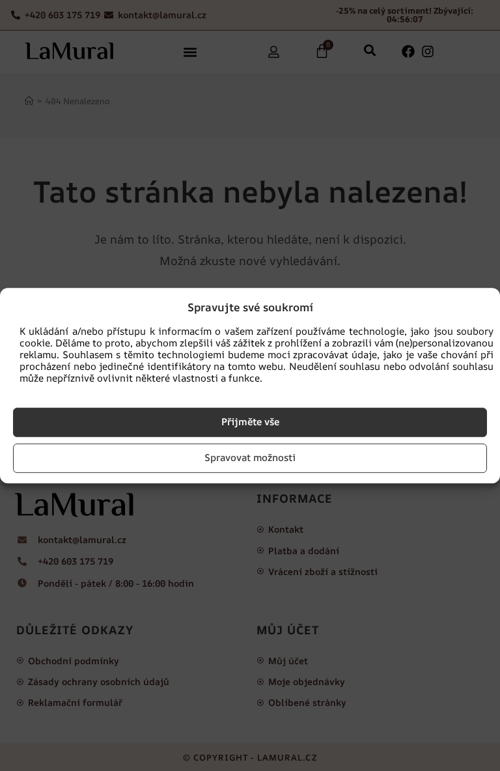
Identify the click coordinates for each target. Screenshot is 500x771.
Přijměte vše (250, 421)
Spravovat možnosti (250, 457)
